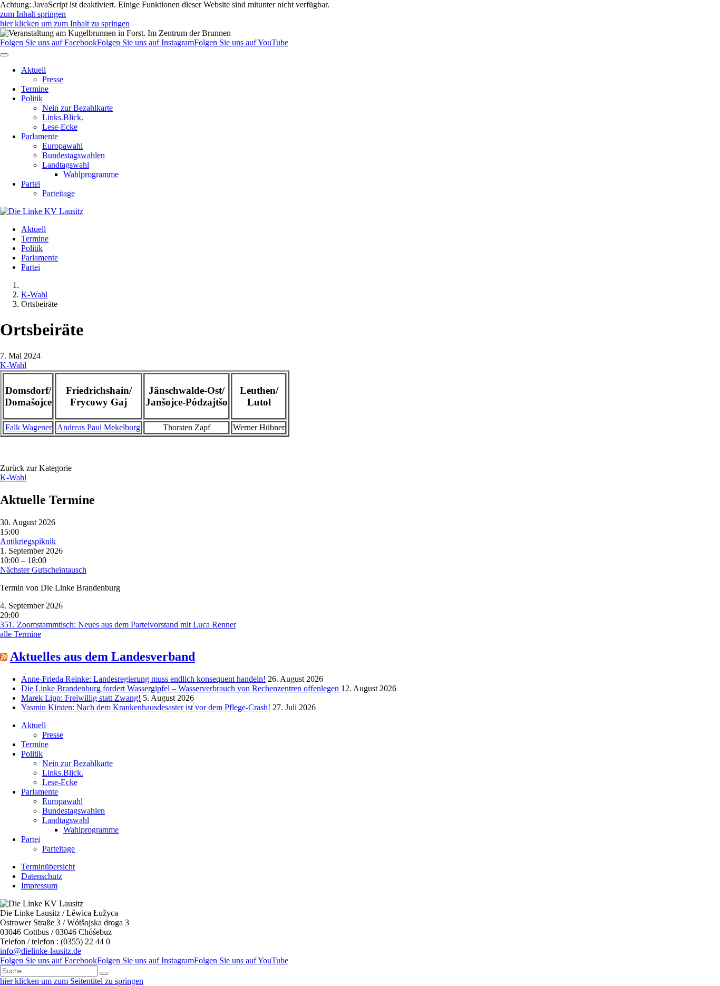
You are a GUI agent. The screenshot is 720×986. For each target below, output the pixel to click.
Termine (34, 88)
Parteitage (58, 193)
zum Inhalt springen (33, 13)
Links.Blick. (62, 117)
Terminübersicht (48, 866)
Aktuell (33, 69)
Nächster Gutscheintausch (43, 569)
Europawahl (62, 145)
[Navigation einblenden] (4, 54)
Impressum (39, 885)
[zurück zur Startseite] (41, 211)
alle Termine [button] (20, 634)
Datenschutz (41, 876)
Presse (52, 79)
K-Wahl (34, 294)
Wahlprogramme (91, 174)
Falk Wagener (28, 427)
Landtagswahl (65, 164)
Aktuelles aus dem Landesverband (102, 656)
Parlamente (39, 136)
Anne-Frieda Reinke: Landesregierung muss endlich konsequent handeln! (143, 678)
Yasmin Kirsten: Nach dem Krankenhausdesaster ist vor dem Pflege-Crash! (145, 707)
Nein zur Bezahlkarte (77, 107)
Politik (32, 98)
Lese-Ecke (59, 126)
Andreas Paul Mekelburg (98, 427)
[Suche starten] (104, 973)
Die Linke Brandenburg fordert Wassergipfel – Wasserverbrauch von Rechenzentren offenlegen (180, 688)
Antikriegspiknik (28, 541)
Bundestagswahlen (73, 155)
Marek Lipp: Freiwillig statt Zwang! (81, 697)
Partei (30, 183)
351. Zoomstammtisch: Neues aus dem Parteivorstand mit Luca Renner (118, 624)
